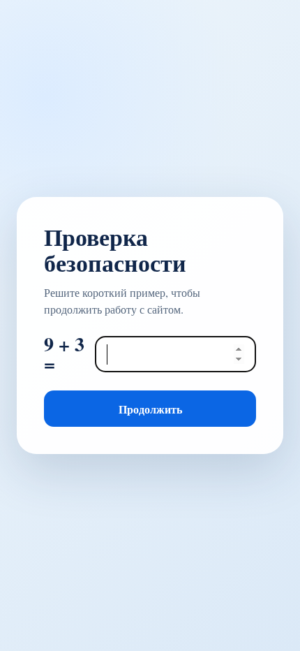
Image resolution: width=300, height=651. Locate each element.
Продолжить (150, 409)
